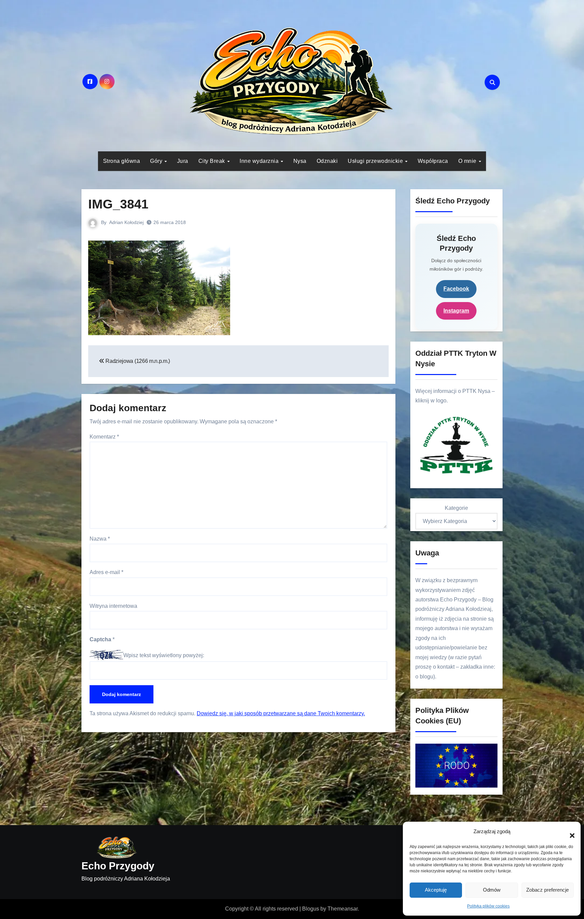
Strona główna (121, 161)
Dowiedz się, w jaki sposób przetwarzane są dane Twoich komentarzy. (281, 713)
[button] (569, 832)
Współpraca (433, 161)
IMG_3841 (118, 204)
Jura (182, 161)
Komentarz (104, 437)
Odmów (492, 890)
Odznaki (327, 161)
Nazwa (100, 539)
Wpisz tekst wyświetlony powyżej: (163, 655)
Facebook (456, 289)
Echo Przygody (117, 865)
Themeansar (342, 909)
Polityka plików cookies (488, 906)
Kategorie (456, 508)
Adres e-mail (106, 572)
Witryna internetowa (113, 606)
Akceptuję (436, 890)
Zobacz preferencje (547, 890)
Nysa (300, 161)
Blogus (310, 909)
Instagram (456, 311)
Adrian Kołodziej (126, 222)
